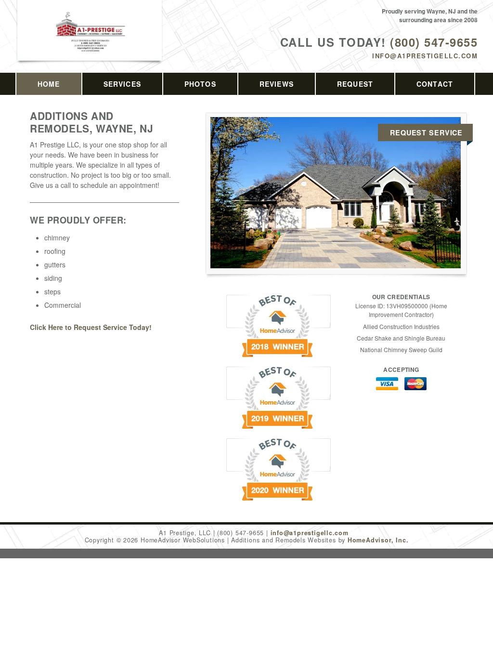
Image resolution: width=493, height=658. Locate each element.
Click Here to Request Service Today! (91, 327)
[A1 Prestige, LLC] (90, 42)
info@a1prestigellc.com (425, 55)
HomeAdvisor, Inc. (378, 540)
